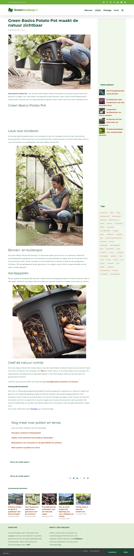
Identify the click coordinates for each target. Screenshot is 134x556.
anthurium (104, 213)
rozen (102, 260)
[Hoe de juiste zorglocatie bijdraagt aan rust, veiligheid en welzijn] (66, 494)
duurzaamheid (105, 231)
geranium (110, 234)
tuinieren (110, 263)
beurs (112, 213)
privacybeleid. (95, 551)
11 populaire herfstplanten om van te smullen (110, 112)
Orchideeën (104, 256)
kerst (102, 249)
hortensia (103, 241)
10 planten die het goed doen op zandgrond (110, 122)
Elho (42, 371)
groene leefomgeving (113, 238)
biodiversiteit (104, 216)
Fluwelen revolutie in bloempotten (26, 433)
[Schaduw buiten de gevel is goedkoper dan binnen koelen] (15, 494)
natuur (111, 252)
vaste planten (105, 270)
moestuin (103, 252)
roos (120, 256)
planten (113, 256)
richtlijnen (78, 539)
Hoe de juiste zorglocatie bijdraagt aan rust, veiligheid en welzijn (66, 511)
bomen (109, 223)
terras (109, 260)
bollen (102, 223)
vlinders (115, 270)
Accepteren (112, 552)
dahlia (102, 227)
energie (115, 231)
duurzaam (110, 227)
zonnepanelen (115, 274)
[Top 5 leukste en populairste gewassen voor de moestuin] (32, 494)
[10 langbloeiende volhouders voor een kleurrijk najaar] (49, 494)
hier (28, 545)
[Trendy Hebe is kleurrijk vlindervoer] (83, 494)
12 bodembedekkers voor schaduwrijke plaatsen (111, 132)
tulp (117, 263)
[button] (122, 10)
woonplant (104, 274)
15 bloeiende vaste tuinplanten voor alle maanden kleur (111, 102)
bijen (118, 213)
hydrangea (104, 245)
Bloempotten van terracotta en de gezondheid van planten (36, 443)
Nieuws (23, 30)
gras (101, 238)
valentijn (110, 267)
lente (118, 249)
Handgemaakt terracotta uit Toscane (62, 382)
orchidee (120, 252)
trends (115, 260)
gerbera (119, 234)
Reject (126, 552)
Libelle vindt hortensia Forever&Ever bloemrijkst (32, 438)
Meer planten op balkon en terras (25, 448)
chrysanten (119, 223)
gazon (102, 234)
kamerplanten (115, 245)
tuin (121, 260)
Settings (6, 553)
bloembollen (116, 216)
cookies (85, 551)
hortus (111, 241)
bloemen (103, 220)
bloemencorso (114, 220)
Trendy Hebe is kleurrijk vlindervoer (82, 509)
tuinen (102, 263)
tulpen (102, 267)
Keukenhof (110, 249)
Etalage (34, 409)
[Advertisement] (49, 118)
